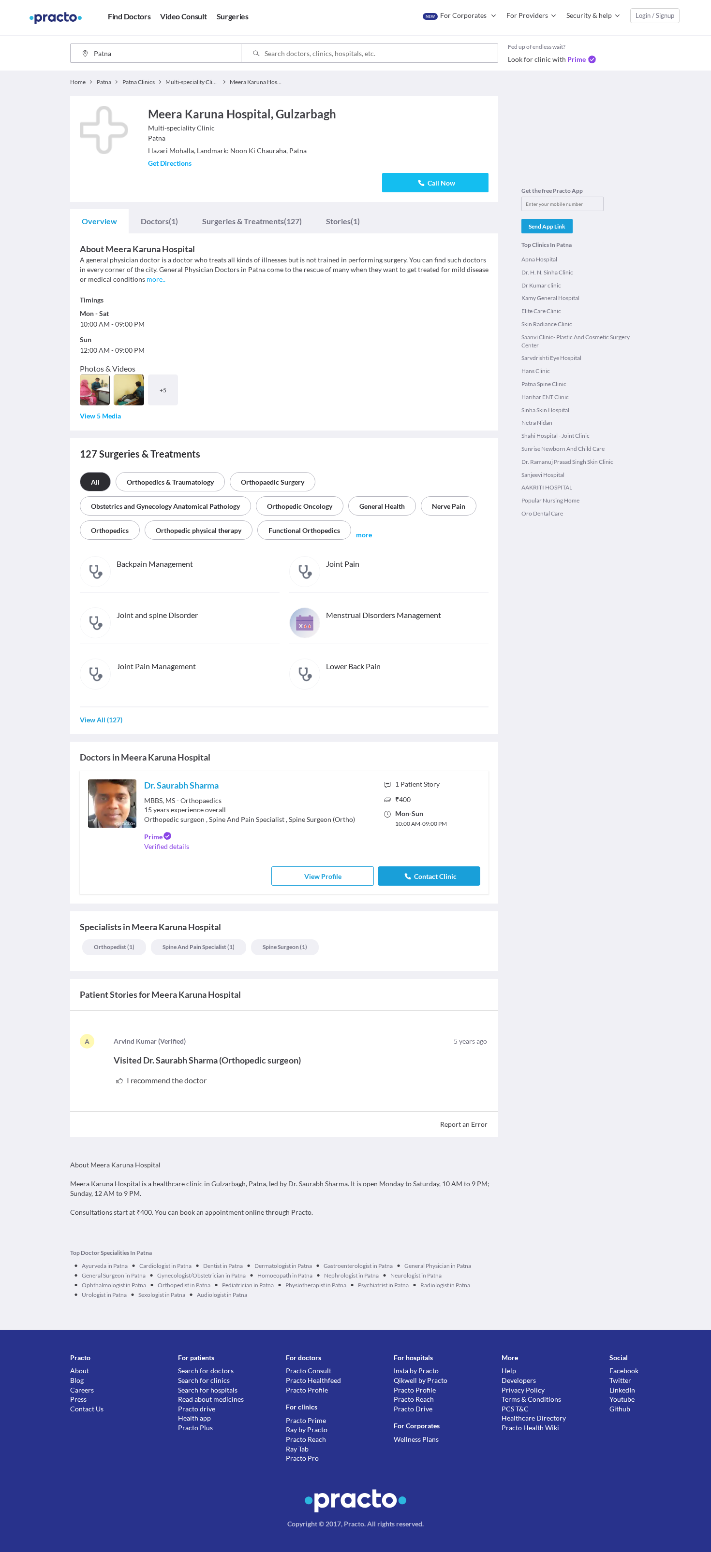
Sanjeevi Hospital (542, 474)
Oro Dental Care (542, 513)
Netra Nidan (536, 422)
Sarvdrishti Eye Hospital (551, 357)
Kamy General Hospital (550, 298)
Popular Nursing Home (550, 500)
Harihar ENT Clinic (545, 397)
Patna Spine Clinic (543, 384)
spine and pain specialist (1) (199, 946)
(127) (252, 221)
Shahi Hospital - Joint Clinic (555, 435)
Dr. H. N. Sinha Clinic (547, 272)
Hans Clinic (535, 370)
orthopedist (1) (114, 946)
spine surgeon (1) (285, 946)
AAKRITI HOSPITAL (546, 487)
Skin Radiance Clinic (546, 324)
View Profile (322, 876)
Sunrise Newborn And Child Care (563, 448)
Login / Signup (655, 15)
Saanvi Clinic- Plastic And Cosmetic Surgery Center (575, 341)
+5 (163, 390)
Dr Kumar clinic (541, 285)
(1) (159, 221)
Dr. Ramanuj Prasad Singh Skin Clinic (567, 461)
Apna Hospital (539, 259)
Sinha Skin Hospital (545, 410)
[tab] (99, 221)
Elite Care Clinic (541, 311)
